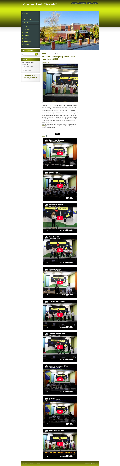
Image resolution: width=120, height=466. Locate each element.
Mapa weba (83, 3)
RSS (90, 3)
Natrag (43, 136)
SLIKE (43, 125)
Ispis (95, 3)
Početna (44, 53)
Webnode (95, 463)
